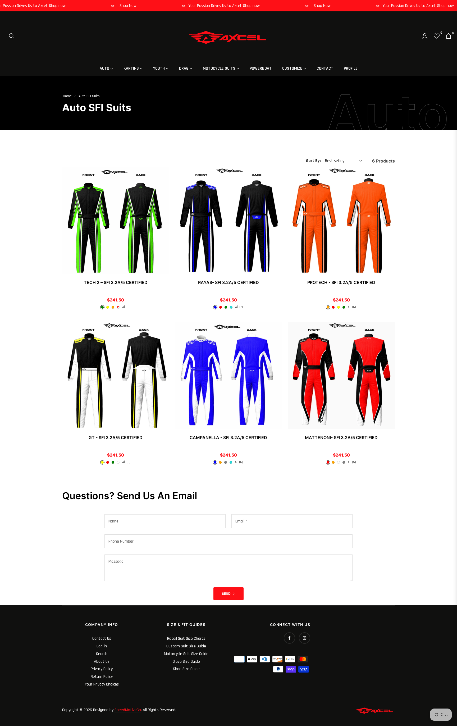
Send (226, 594)
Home (67, 96)
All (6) (126, 307)
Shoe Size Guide (186, 669)
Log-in (102, 646)
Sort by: (313, 161)
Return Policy (102, 676)
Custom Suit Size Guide (186, 646)
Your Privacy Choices (102, 684)
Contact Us (101, 638)
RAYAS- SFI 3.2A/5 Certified (228, 282)
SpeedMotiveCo (128, 710)
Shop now (67, 5)
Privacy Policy (102, 669)
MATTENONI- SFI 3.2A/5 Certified (341, 437)
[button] (11, 36)
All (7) (239, 307)
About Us (101, 661)
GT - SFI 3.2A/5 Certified (116, 437)
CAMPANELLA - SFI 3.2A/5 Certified (228, 437)
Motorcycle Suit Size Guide (186, 654)
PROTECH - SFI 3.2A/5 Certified (341, 282)
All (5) (352, 462)
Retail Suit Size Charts (186, 638)
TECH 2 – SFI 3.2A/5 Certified (116, 282)
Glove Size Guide (186, 661)
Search (101, 654)
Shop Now (138, 5)
